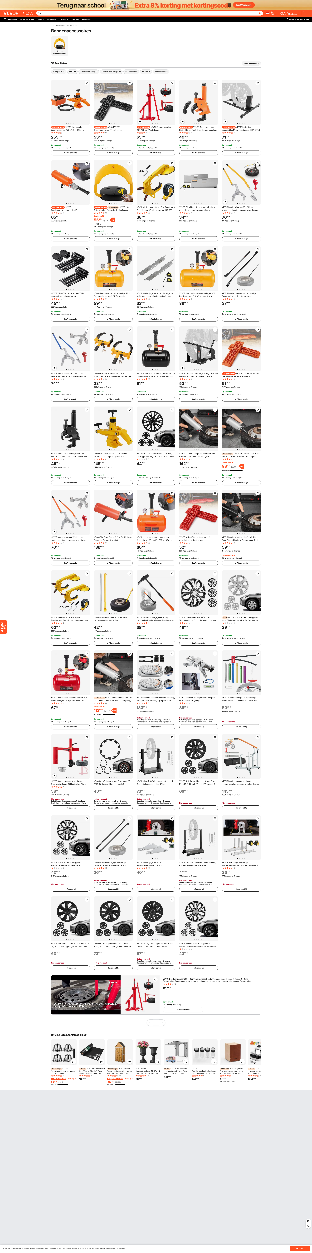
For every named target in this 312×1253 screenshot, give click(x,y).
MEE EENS (299, 1248)
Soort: (246, 63)
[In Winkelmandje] (73, 1061)
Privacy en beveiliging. (119, 1248)
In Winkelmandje (70, 153)
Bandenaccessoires (72, 25)
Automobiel (59, 25)
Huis (52, 25)
